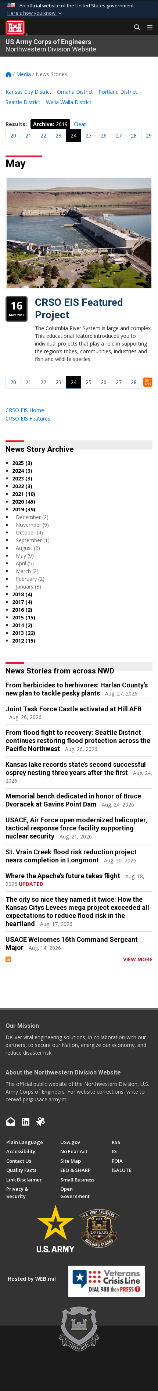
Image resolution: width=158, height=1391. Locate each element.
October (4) (29, 532)
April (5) (25, 563)
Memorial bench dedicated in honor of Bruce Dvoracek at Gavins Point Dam (73, 800)
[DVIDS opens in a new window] (40, 1121)
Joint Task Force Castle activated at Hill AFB (73, 709)
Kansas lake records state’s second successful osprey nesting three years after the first (76, 768)
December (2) (32, 517)
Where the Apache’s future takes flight (63, 876)
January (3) (28, 586)
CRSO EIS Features (28, 418)
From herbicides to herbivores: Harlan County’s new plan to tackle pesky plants (77, 689)
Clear (80, 124)
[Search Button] (134, 27)
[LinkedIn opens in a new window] (25, 1121)
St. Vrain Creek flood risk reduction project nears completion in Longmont (71, 856)
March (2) (27, 571)
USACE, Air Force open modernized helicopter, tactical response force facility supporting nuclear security (76, 828)
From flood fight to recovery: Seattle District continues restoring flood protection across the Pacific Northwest (78, 740)
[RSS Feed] (8, 959)
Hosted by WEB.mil (32, 1278)
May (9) (25, 555)
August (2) (28, 547)
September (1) (33, 540)
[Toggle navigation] (146, 27)
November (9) (32, 524)
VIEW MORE (137, 959)
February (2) (30, 578)
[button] (35, 13)
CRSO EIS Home (25, 410)
